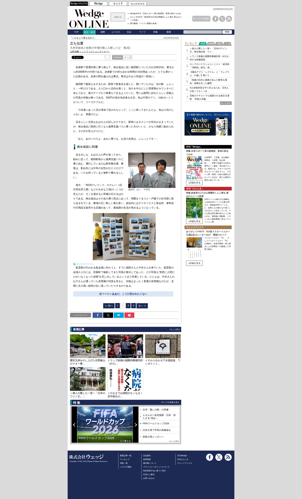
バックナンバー (80, 315)
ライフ (142, 32)
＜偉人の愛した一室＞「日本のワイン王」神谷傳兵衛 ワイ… (208, 50)
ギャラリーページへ (84, 264)
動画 (169, 32)
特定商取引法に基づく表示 (154, 471)
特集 (155, 32)
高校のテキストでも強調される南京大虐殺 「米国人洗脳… (209, 97)
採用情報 (147, 459)
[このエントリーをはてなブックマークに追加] (118, 315)
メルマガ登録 (202, 18)
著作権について (149, 463)
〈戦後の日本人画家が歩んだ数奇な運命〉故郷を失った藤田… (208, 81)
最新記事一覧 (125, 455)
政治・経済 (89, 32)
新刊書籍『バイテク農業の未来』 (144, 23)
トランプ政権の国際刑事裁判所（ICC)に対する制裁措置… (209, 58)
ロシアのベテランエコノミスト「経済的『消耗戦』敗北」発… (209, 66)
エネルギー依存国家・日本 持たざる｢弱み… (159, 417)
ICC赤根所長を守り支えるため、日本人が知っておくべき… (209, 89)
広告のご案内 (148, 474)
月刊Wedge (182, 455)
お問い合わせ (148, 478)
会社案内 (147, 455)
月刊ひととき (182, 459)
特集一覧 (124, 463)
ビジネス (116, 32)
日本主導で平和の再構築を (157, 430)
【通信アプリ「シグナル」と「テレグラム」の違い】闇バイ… (209, 74)
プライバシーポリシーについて (156, 467)
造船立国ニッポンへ (153, 436)
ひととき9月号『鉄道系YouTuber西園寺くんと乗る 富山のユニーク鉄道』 (156, 18)
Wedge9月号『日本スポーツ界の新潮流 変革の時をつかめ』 (156, 13)
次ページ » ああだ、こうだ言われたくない (123, 294)
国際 (103, 32)
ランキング (124, 459)
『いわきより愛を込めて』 (83, 38)
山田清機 (90, 51)
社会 (129, 32)
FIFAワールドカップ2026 (96, 438)
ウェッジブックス (184, 463)
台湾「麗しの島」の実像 (156, 409)
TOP (76, 32)
